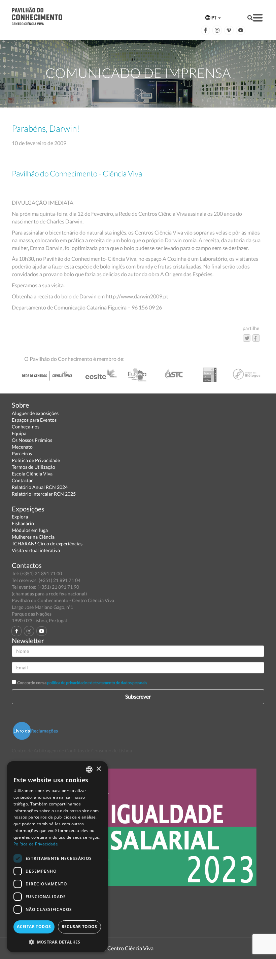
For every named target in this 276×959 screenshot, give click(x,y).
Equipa (19, 433)
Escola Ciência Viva (32, 473)
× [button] (98, 769)
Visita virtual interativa (36, 550)
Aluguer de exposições (35, 413)
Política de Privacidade (36, 460)
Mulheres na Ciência (33, 537)
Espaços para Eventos (34, 420)
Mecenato (22, 447)
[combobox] (89, 769)
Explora (20, 516)
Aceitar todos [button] (34, 926)
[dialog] (57, 856)
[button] (57, 942)
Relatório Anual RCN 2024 (40, 487)
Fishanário (23, 523)
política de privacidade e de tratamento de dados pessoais (97, 682)
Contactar (22, 480)
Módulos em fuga (30, 530)
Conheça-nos (25, 426)
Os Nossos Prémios (32, 440)
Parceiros (22, 453)
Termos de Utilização (33, 467)
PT (213, 17)
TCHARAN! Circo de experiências (47, 543)
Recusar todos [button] (79, 926)
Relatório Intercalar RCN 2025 (44, 494)
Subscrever (138, 696)
